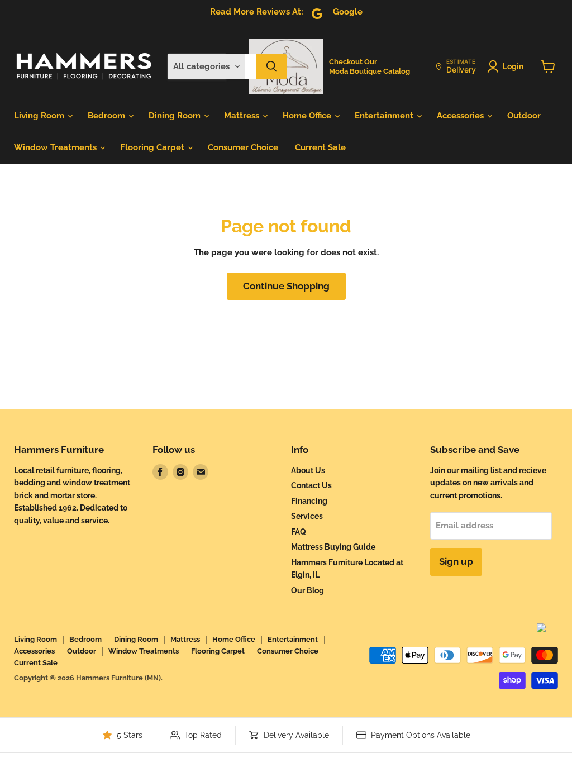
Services (307, 516)
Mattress (242, 116)
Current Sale (320, 147)
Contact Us (311, 485)
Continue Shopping (286, 286)
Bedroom (107, 116)
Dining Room (176, 116)
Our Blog (307, 590)
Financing (309, 501)
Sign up (456, 561)
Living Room (40, 116)
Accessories (461, 116)
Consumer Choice (243, 147)
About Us (308, 470)
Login (513, 66)
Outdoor (524, 116)
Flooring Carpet (153, 147)
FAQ (298, 531)
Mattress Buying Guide (333, 546)
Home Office (308, 116)
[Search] (271, 66)
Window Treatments (56, 147)
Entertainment (385, 116)
